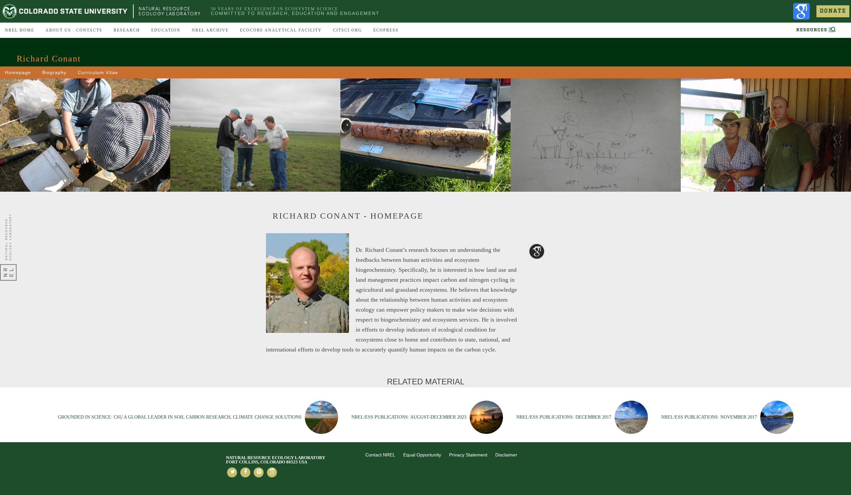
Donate (833, 11)
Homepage (18, 72)
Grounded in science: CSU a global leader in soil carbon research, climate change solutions (180, 417)
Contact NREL (380, 454)
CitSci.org (347, 30)
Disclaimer (506, 454)
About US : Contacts (74, 30)
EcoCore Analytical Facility (281, 30)
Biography (54, 72)
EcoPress (386, 30)
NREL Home (19, 30)
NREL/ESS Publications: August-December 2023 (408, 417)
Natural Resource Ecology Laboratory (170, 11)
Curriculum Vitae (98, 72)
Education (166, 30)
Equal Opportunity (422, 454)
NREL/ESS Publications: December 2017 (563, 417)
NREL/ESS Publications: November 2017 (709, 417)
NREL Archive (210, 30)
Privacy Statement (468, 454)
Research (127, 30)
